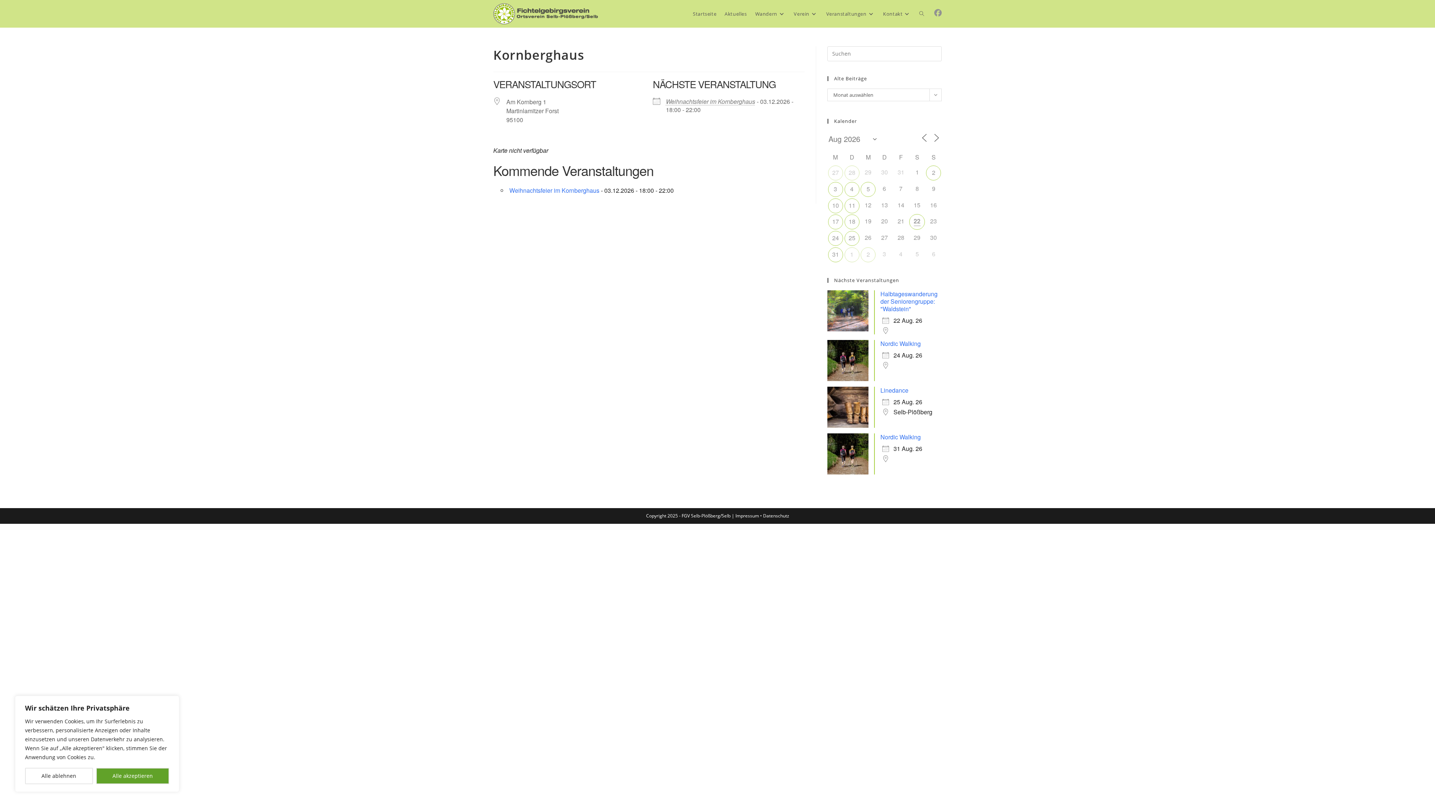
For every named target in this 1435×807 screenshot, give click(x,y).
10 (835, 205)
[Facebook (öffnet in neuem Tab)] (938, 13)
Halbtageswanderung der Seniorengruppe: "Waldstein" (909, 301)
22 (917, 221)
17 (835, 221)
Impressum (747, 516)
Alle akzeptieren (132, 775)
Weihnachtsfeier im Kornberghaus (710, 101)
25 (852, 238)
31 (835, 254)
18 (852, 221)
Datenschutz (776, 516)
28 (852, 172)
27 (835, 172)
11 (852, 205)
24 (835, 238)
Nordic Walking (900, 343)
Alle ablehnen (58, 775)
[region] (97, 744)
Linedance (894, 390)
